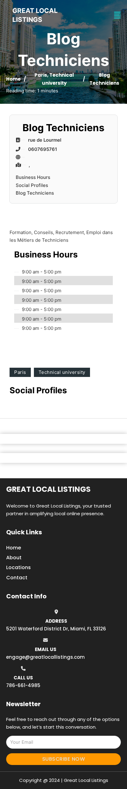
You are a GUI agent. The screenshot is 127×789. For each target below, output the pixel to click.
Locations (18, 567)
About (14, 557)
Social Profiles (32, 185)
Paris (41, 75)
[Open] (117, 15)
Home (13, 79)
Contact (16, 577)
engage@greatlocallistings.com (45, 657)
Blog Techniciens (35, 193)
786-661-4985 (23, 685)
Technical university (62, 372)
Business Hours (33, 177)
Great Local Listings (48, 489)
